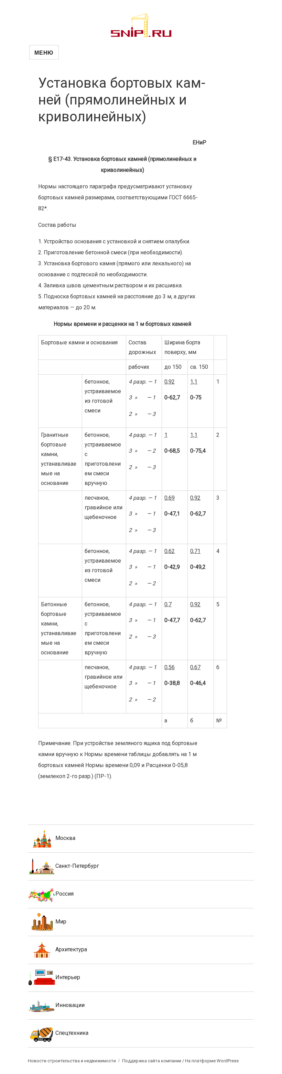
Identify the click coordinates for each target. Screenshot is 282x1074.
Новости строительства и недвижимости (72, 1060)
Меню (44, 52)
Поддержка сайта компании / (153, 1060)
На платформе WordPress (212, 1060)
